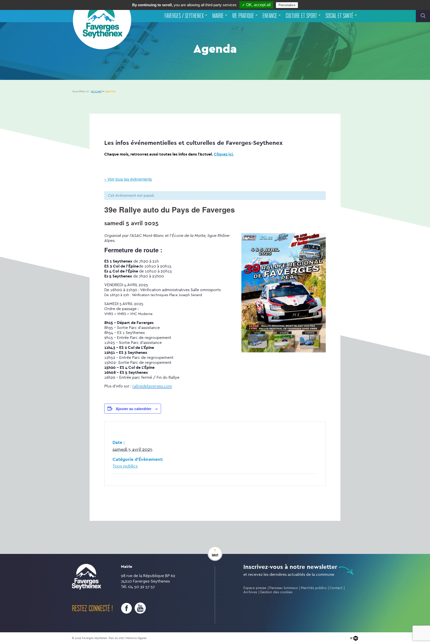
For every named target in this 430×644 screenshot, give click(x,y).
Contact (335, 588)
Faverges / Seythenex (184, 16)
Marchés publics (313, 588)
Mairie (218, 16)
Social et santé (339, 16)
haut (215, 555)
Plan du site (116, 638)
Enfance (270, 16)
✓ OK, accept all (256, 5)
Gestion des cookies (276, 592)
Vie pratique (243, 16)
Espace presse (254, 588)
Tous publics (125, 466)
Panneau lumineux (283, 588)
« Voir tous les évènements (128, 179)
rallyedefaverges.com (152, 386)
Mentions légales (136, 638)
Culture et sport (301, 16)
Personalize (286, 5)
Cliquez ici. (224, 154)
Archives (250, 592)
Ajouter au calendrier (133, 408)
